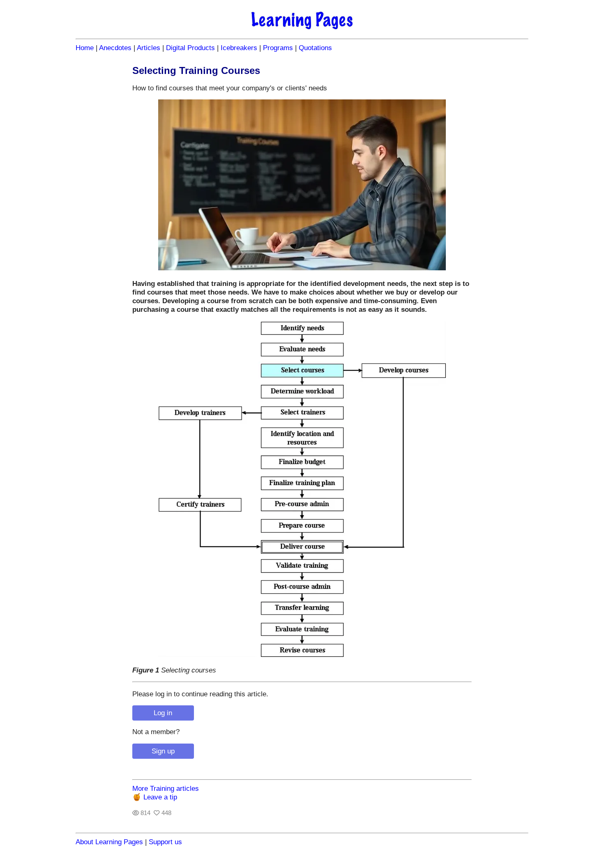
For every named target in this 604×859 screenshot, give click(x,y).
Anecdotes (115, 48)
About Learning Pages (109, 842)
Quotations (315, 48)
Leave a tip (160, 797)
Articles (148, 48)
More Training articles (165, 788)
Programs (278, 48)
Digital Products (190, 48)
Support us (165, 842)
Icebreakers (239, 48)
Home (85, 48)
